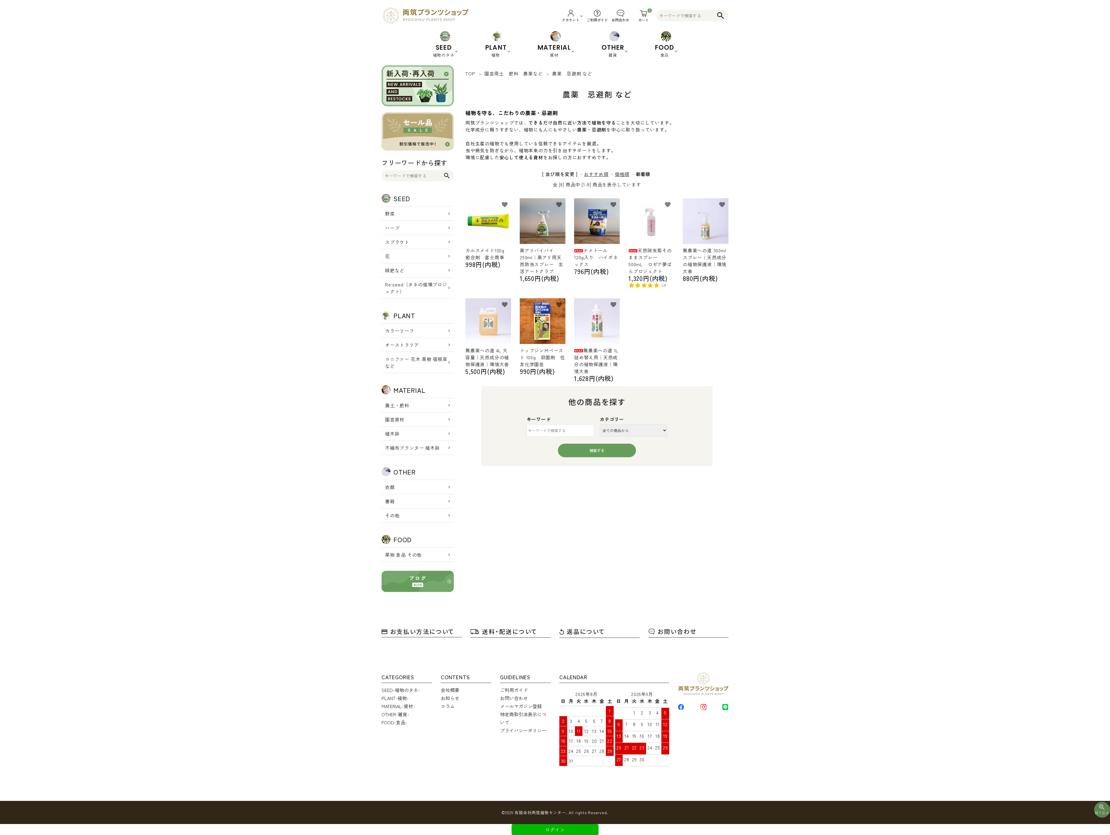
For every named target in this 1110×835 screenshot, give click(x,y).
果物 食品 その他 (403, 554)
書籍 (390, 501)
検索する (596, 450)
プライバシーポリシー (523, 730)
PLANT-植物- (395, 698)
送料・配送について (509, 631)
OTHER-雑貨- (395, 714)
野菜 (390, 213)
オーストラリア (402, 344)
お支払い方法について (422, 631)
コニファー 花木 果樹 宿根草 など (416, 362)
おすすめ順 (596, 174)
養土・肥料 (397, 405)
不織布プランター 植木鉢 (412, 447)
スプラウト (397, 241)
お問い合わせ (677, 631)
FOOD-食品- (394, 722)
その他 (392, 515)
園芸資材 (394, 419)
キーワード (539, 419)
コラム (448, 706)
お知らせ (450, 698)
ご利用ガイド (514, 689)
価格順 (622, 174)
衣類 (390, 487)
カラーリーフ (399, 330)
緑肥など (394, 270)
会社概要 (450, 689)
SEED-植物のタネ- (401, 689)
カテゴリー (612, 419)
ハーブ (392, 227)
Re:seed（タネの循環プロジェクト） (416, 288)
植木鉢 (392, 433)
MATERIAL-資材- (398, 706)
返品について (586, 631)
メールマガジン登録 (521, 706)
